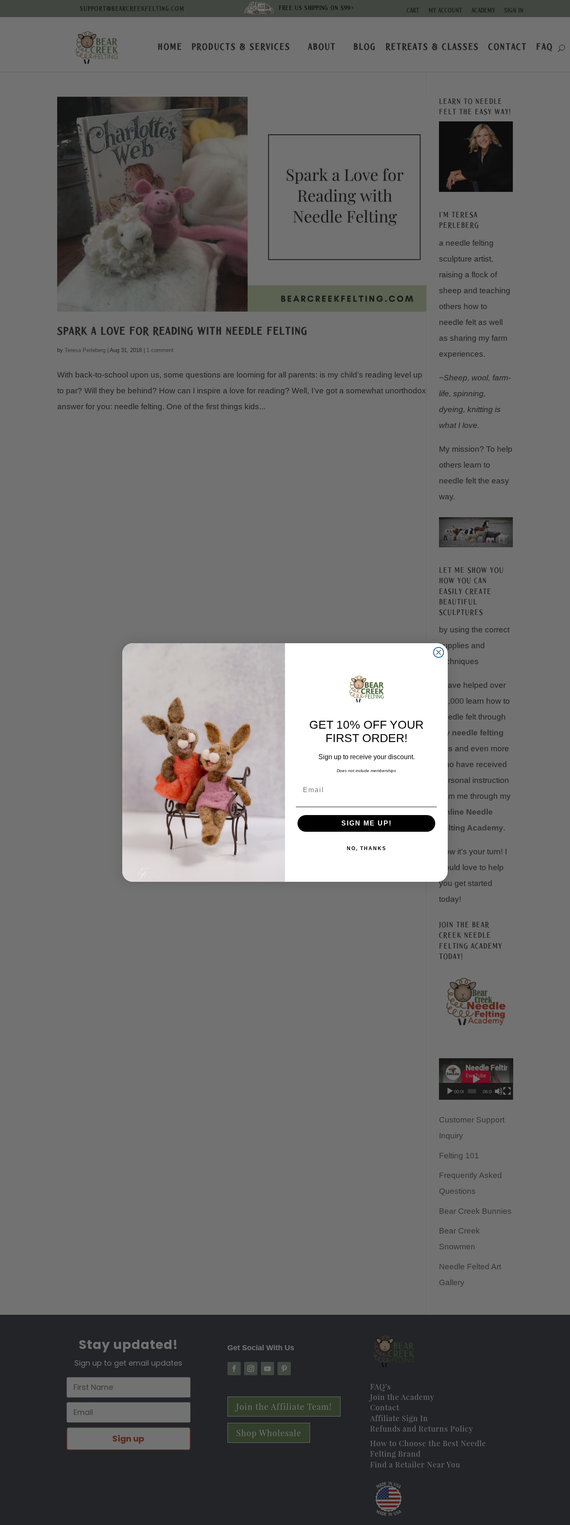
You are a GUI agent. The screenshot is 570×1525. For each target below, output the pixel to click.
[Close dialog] (439, 652)
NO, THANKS (366, 848)
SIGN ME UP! (366, 823)
